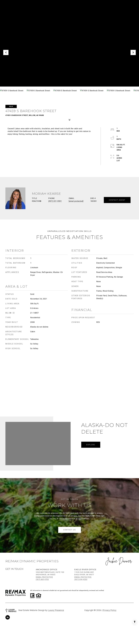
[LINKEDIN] (7, 617)
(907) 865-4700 (42, 579)
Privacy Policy (109, 610)
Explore (90, 445)
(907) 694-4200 (80, 579)
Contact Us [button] (69, 530)
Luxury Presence (56, 610)
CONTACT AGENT (117, 200)
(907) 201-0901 (55, 201)
